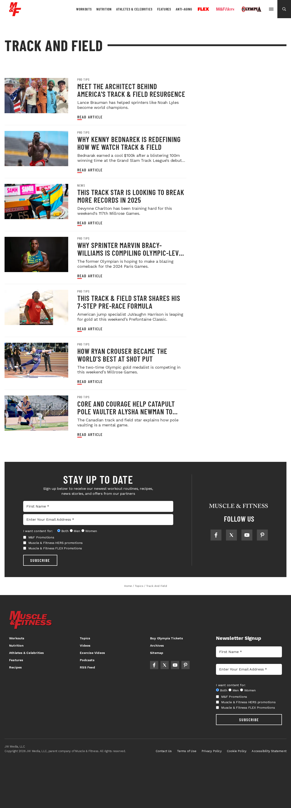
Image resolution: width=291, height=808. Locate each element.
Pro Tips (83, 79)
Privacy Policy (212, 751)
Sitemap (156, 653)
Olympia (251, 9)
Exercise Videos (92, 653)
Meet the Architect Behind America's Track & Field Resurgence (131, 90)
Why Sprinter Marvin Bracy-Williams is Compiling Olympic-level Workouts (131, 253)
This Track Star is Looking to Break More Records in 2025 (130, 196)
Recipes (15, 667)
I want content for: (38, 531)
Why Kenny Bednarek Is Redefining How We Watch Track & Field (129, 143)
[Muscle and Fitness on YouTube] (246, 535)
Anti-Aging (184, 9)
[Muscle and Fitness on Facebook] (216, 535)
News (81, 185)
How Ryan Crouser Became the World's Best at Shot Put (122, 355)
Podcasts (87, 660)
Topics (85, 638)
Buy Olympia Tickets (166, 638)
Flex (203, 9)
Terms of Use (186, 751)
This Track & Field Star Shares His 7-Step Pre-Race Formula (128, 302)
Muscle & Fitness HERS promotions (55, 543)
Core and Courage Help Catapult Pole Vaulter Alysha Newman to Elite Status (126, 411)
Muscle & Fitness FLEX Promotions (55, 548)
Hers (225, 9)
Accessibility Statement (269, 751)
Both (65, 531)
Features (164, 9)
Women (91, 531)
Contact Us (164, 751)
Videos (85, 645)
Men (77, 531)
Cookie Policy (237, 751)
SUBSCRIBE (40, 560)
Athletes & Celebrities (134, 9)
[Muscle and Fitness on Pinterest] (262, 535)
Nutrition (104, 9)
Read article (90, 117)
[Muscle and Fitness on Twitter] (231, 535)
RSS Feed (87, 667)
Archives (157, 645)
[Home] (15, 14)
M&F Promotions (41, 537)
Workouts (84, 9)
